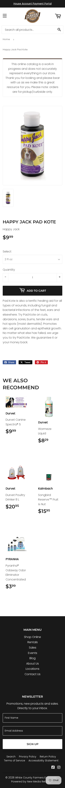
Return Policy (48, 756)
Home (6, 39)
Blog (32, 658)
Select (7, 251)
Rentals (32, 642)
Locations (32, 669)
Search (11, 756)
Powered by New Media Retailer (31, 781)
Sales (32, 647)
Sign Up (32, 744)
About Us (32, 663)
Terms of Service (14, 760)
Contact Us (32, 674)
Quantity (9, 270)
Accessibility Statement (43, 760)
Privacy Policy (27, 756)
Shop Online (32, 637)
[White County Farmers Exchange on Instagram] (58, 768)
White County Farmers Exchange (36, 777)
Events (32, 653)
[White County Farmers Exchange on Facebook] (53, 768)
